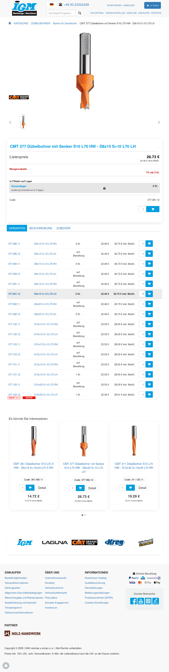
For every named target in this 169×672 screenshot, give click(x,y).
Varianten (17, 228)
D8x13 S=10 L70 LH (45, 273)
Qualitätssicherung (95, 582)
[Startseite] (9, 23)
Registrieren (114, 5)
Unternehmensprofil (55, 577)
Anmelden (129, 5)
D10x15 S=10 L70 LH (45, 374)
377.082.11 (14, 304)
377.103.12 (14, 354)
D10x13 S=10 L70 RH (46, 344)
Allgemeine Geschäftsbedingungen (23, 592)
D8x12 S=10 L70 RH (45, 243)
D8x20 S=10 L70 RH (45, 304)
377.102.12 (14, 394)
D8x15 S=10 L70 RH (45, 284)
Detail (42, 487)
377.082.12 (14, 314)
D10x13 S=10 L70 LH (45, 354)
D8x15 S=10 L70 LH (45, 294)
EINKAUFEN (144, 12)
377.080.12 (14, 253)
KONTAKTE (156, 12)
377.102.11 (14, 384)
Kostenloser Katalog (95, 577)
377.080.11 (14, 243)
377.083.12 (14, 273)
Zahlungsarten (12, 587)
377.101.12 (14, 374)
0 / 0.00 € (155, 5)
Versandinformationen (16, 582)
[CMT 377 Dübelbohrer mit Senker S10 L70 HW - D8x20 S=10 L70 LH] (83, 440)
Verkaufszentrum (54, 587)
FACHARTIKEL (97, 12)
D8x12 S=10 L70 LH (45, 253)
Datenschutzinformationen (19, 612)
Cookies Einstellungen (97, 602)
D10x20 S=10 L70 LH (45, 394)
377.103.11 (14, 344)
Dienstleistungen (94, 587)
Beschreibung (40, 228)
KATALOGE (132, 12)
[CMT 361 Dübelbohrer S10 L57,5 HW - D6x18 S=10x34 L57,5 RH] (33, 440)
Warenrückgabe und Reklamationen (24, 597)
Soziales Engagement (56, 602)
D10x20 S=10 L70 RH (46, 384)
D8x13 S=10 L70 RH (45, 263)
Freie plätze (51, 597)
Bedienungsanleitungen (97, 592)
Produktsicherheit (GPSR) (99, 597)
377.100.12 (14, 334)
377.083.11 (14, 263)
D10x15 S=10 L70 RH (46, 364)
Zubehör (63, 228)
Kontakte (49, 582)
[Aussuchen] (80, 13)
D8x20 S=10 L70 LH (45, 314)
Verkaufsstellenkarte (56, 592)
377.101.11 (14, 364)
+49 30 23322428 (76, 4)
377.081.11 (14, 284)
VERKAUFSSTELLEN (115, 12)
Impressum (51, 607)
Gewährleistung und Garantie (20, 602)
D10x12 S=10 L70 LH (45, 334)
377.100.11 (14, 324)
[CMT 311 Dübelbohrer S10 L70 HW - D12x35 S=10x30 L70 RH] (133, 440)
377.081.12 (14, 294)
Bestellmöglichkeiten (16, 577)
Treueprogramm (13, 607)
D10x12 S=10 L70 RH (46, 324)
